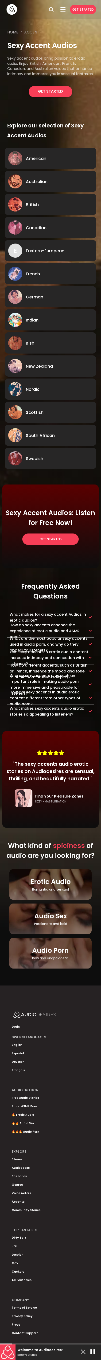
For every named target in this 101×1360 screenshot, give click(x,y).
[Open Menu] (63, 9)
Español (18, 1053)
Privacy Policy (22, 1316)
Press (16, 1325)
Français (18, 1070)
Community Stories (26, 1210)
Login (16, 1027)
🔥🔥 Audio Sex (23, 1123)
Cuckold (18, 1272)
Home (12, 32)
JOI (14, 1246)
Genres (17, 1185)
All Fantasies (21, 1280)
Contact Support (25, 1333)
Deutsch (18, 1062)
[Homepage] (26, 9)
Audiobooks (21, 1168)
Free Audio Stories (25, 1098)
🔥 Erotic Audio (23, 1115)
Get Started (83, 9)
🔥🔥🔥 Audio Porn (25, 1132)
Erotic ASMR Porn (24, 1106)
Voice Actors (21, 1193)
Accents (18, 1202)
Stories (17, 1159)
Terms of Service (24, 1308)
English (17, 1045)
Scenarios (19, 1176)
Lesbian (17, 1255)
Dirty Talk (19, 1238)
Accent (31, 32)
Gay (15, 1263)
